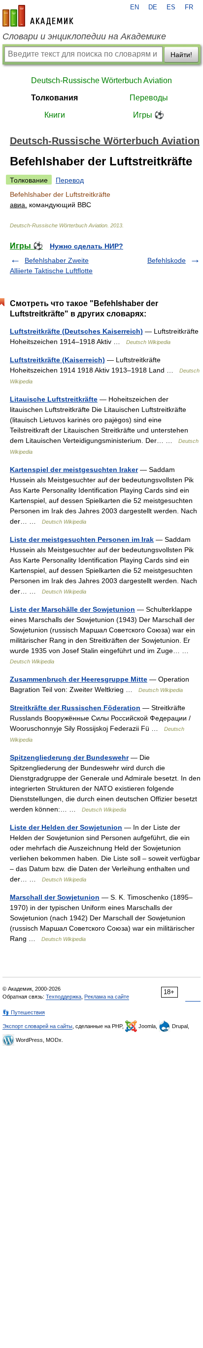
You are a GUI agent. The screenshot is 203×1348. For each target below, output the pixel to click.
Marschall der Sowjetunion (55, 897)
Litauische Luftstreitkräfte (54, 399)
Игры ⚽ (148, 115)
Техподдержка (63, 997)
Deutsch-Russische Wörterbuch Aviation (101, 80)
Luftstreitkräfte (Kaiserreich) (57, 360)
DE (152, 7)
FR (189, 7)
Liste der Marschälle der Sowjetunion (72, 609)
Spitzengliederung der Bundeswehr (69, 757)
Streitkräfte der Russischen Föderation (75, 708)
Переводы (149, 98)
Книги (54, 115)
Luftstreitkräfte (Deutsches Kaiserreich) (76, 331)
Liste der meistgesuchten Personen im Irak (82, 539)
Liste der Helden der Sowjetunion (66, 827)
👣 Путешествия (23, 1012)
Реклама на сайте (106, 997)
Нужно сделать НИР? (86, 246)
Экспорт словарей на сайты (37, 1026)
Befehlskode (166, 260)
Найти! (181, 55)
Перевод (70, 180)
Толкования (54, 98)
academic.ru (37, 16)
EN (134, 7)
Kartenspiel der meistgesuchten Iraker (74, 469)
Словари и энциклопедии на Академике (84, 36)
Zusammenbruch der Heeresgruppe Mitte (78, 679)
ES (171, 7)
